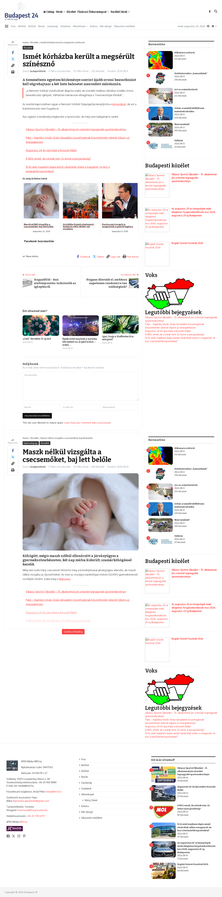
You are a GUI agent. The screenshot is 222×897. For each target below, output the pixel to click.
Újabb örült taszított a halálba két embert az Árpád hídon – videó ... (79, 342)
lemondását (119, 104)
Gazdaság (52, 26)
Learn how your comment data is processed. (87, 422)
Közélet (71, 11)
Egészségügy (31, 443)
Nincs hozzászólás (61, 71)
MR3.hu (23, 821)
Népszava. (65, 579)
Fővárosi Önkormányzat (92, 11)
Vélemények (79, 26)
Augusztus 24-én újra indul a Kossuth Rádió (51, 150)
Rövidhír (34, 42)
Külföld (32, 26)
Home (25, 42)
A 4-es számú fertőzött (186, 89)
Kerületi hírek (119, 11)
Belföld (22, 26)
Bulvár (41, 26)
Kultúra (94, 26)
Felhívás (178, 140)
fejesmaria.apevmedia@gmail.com (31, 800)
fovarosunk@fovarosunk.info (32, 810)
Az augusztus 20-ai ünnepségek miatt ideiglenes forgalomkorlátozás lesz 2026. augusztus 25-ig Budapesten (194, 212)
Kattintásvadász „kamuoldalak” (191, 73)
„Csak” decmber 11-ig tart (37, 338)
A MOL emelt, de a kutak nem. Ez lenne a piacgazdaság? (58, 158)
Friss (13, 26)
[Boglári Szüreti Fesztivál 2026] (157, 254)
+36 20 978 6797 (36, 816)
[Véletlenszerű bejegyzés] (208, 26)
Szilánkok (65, 26)
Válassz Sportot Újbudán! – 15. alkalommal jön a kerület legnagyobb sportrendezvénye (76, 129)
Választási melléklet (124, 26)
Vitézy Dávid (91, 800)
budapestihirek (38, 71)
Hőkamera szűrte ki (184, 52)
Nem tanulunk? (182, 124)
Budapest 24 (21, 15)
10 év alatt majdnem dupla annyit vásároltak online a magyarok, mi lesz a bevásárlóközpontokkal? (194, 827)
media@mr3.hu (53, 791)
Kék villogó (106, 26)
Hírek (59, 11)
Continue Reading (73, 631)
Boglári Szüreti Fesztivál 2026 (187, 243)
